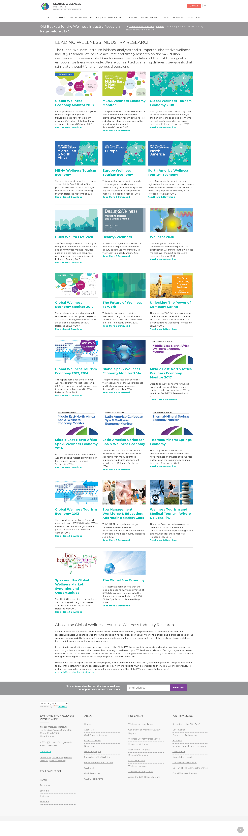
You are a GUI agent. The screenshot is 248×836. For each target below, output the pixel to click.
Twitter (43, 780)
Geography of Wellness (113, 18)
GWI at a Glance (92, 740)
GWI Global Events (93, 779)
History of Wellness (138, 744)
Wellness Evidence (149, 18)
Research (94, 18)
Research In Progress (139, 749)
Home (87, 724)
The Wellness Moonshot (185, 762)
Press (199, 18)
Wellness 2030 (162, 237)
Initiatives (132, 18)
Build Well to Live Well (74, 237)
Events (189, 18)
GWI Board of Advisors (95, 735)
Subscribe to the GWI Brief (97, 757)
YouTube (44, 801)
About (49, 18)
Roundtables (179, 751)
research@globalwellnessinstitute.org (75, 672)
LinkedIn (44, 790)
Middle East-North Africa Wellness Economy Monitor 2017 (171, 373)
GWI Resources (92, 773)
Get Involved (179, 729)
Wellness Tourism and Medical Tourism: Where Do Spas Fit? (170, 514)
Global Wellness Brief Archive (98, 762)
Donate (194, 5)
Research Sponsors (138, 755)
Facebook (45, 785)
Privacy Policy (45, 758)
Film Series (178, 18)
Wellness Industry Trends (140, 771)
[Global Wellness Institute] (62, 6)
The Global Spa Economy (123, 580)
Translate (62, 706)
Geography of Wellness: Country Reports (144, 731)
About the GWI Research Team (144, 777)
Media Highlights (92, 751)
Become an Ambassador (185, 735)
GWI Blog (89, 768)
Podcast (166, 18)
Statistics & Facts (136, 760)
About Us (89, 729)
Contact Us (45, 751)
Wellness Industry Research (142, 724)
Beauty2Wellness (117, 237)
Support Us (61, 18)
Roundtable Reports (183, 757)
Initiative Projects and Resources (189, 746)
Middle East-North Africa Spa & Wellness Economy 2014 (76, 444)
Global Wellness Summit (185, 773)
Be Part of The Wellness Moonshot (190, 768)
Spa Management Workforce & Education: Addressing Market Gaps (123, 514)
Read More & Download (116, 256)
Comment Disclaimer (57, 761)
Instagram (45, 796)
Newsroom (89, 746)
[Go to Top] (240, 830)
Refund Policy (57, 758)
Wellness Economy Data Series (144, 739)
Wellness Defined (78, 18)
